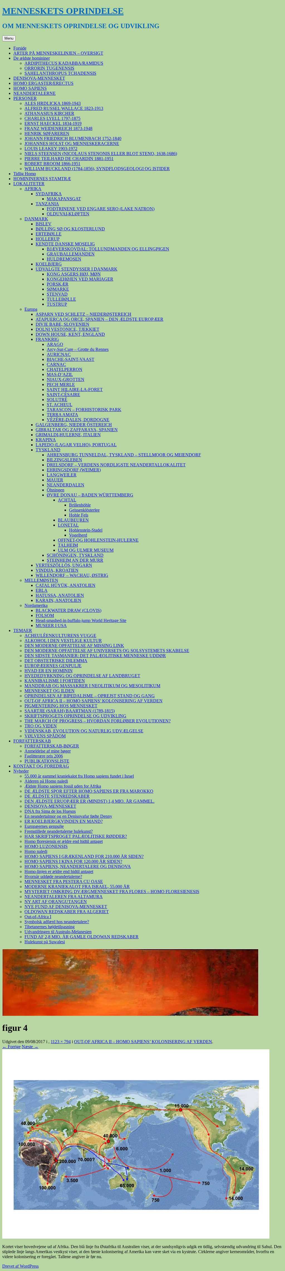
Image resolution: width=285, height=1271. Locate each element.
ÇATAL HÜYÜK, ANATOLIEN (65, 585)
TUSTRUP (57, 304)
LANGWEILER (62, 474)
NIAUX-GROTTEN (65, 379)
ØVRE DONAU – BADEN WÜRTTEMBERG (90, 495)
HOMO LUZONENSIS (46, 846)
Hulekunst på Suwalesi (44, 941)
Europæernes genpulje (44, 826)
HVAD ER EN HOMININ (48, 670)
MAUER (55, 479)
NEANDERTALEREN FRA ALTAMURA (63, 896)
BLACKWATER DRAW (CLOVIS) (68, 610)
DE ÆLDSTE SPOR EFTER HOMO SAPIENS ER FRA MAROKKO (88, 791)
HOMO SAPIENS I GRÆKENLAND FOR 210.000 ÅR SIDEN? (84, 856)
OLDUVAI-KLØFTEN (68, 213)
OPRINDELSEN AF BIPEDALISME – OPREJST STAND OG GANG (89, 695)
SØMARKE (58, 289)
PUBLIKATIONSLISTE (46, 761)
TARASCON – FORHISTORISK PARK (84, 409)
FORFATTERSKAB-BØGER (51, 746)
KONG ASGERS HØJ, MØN (74, 274)
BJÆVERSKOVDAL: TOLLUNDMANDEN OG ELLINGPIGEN (108, 249)
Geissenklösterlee (84, 510)
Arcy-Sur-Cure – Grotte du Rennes (78, 349)
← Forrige (11, 1046)
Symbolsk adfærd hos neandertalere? (56, 921)
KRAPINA (46, 439)
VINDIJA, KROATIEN (57, 570)
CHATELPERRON (64, 369)
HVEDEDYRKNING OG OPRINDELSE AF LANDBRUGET (82, 675)
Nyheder (21, 771)
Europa (30, 309)
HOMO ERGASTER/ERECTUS (43, 83)
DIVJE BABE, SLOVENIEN (62, 324)
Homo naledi (35, 851)
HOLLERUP (48, 239)
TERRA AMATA (62, 414)
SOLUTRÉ (57, 399)
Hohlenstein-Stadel (85, 530)
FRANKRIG (47, 339)
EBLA (42, 590)
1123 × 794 (61, 1041)
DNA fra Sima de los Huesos (50, 811)
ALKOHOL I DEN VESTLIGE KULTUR (63, 640)
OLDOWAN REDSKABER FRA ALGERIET (66, 911)
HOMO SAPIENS (30, 88)
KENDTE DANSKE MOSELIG (65, 244)
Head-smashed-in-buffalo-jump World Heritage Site (81, 620)
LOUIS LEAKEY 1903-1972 (50, 148)
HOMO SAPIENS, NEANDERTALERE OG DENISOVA (77, 866)
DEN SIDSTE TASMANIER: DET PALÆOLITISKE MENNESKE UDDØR (95, 655)
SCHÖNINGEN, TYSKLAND (75, 555)
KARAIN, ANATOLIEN (58, 600)
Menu (8, 38)
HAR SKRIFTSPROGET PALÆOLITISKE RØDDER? (75, 836)
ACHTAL (67, 500)
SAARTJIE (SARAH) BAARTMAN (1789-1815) (69, 710)
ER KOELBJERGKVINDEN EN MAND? (63, 821)
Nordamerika (36, 605)
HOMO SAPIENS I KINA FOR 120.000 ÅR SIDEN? (73, 861)
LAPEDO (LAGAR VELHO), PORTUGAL (76, 444)
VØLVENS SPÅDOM (45, 736)
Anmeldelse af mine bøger (47, 751)
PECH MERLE (61, 384)
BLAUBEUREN (73, 520)
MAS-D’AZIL (60, 374)
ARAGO (55, 344)
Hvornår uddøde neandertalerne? (53, 876)
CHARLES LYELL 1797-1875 (52, 118)
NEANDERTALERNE (34, 93)
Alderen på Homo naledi (46, 781)
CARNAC (56, 364)
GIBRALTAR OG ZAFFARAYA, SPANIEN (77, 429)
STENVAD (57, 294)
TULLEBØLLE (61, 299)
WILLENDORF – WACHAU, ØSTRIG (72, 575)
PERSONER (25, 98)
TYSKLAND (48, 449)
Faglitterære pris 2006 (43, 756)
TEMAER (22, 630)
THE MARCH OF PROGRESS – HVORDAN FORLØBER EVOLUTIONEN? (97, 720)
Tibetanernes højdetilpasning (49, 926)
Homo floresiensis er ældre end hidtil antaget (63, 841)
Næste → (30, 1046)
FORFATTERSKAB (32, 741)
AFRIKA (32, 188)
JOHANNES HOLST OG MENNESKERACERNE (71, 143)
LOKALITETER (29, 183)
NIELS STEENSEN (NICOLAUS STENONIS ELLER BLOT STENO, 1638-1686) (100, 153)
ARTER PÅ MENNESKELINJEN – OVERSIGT (58, 53)
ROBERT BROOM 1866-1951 (52, 163)
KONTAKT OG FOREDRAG (41, 766)
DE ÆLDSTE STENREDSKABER (57, 796)
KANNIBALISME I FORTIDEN (54, 680)
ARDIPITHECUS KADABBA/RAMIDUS (63, 63)
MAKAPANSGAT (64, 198)
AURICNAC (59, 354)
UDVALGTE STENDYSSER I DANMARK (76, 269)
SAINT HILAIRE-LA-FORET (75, 389)
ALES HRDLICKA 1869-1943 (52, 103)
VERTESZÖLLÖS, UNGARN (64, 565)
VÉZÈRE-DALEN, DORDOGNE (78, 419)
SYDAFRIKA (49, 193)
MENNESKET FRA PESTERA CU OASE (63, 881)
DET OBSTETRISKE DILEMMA (55, 660)
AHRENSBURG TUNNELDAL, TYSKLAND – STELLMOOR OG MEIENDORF (124, 454)
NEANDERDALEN (65, 485)
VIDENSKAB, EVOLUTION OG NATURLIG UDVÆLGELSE (83, 731)
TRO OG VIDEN (40, 725)
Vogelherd (78, 535)
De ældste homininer (31, 58)
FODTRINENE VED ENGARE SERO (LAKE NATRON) (100, 208)
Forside (19, 48)
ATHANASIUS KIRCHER (49, 113)
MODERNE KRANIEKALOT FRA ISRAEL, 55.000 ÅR (77, 886)
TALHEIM (68, 545)
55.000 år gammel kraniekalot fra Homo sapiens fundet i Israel (79, 776)
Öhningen (55, 490)
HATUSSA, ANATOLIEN (60, 595)
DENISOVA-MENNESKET (39, 78)
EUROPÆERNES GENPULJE (53, 665)
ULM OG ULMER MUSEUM (86, 550)
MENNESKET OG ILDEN (49, 690)
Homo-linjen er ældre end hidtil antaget (58, 871)
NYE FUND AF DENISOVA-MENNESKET (65, 906)
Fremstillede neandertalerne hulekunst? (58, 831)
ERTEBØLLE (49, 233)
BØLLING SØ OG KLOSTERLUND (70, 228)
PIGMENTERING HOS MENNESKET (60, 705)
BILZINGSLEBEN (64, 459)
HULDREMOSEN (64, 259)
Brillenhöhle (80, 505)
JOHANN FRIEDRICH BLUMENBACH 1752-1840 (72, 138)
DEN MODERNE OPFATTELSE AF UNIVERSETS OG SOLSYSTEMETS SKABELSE (106, 650)
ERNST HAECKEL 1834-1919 (53, 123)
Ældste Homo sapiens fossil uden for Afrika (62, 786)
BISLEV (43, 223)
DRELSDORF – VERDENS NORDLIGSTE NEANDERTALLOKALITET (116, 464)
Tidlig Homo (24, 173)
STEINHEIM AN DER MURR (75, 560)
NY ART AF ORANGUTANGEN (55, 901)
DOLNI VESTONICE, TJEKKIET (67, 329)
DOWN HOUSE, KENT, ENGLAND (70, 334)
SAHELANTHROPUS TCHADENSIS (60, 73)
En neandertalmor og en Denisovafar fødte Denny (68, 816)
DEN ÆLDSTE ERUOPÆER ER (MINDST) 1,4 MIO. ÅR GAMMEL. (89, 801)
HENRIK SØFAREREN (46, 133)
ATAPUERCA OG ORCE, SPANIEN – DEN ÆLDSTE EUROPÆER (99, 319)
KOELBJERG (49, 264)
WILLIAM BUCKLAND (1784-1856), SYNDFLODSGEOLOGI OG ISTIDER (97, 168)
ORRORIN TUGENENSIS (49, 68)
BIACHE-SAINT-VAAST (70, 359)
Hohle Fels (78, 515)
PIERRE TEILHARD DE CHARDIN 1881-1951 (69, 158)
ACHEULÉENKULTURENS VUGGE (60, 635)
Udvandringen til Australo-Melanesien (58, 931)
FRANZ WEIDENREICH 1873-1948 (58, 128)
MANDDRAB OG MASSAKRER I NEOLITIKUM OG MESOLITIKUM (92, 685)
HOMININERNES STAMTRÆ (42, 178)
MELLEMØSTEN (41, 580)
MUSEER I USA (51, 625)
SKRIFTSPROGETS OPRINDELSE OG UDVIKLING (75, 715)
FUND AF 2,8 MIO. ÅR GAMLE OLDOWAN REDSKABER (81, 936)
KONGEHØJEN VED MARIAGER (80, 279)
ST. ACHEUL (59, 404)
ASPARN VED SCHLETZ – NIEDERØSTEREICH (83, 314)
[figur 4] (135, 1237)
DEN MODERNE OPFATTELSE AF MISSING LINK (74, 645)
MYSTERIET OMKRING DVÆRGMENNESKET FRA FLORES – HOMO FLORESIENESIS (111, 891)
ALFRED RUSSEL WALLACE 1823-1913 (63, 108)
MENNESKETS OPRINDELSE (63, 11)
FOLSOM (45, 615)
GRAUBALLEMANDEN (71, 254)
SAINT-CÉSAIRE (63, 394)
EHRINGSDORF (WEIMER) (74, 469)
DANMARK (36, 218)
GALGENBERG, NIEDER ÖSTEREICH (74, 424)
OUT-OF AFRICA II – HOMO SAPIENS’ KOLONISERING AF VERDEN (93, 700)
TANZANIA (47, 203)
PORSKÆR (57, 284)
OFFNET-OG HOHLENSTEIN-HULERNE (98, 540)
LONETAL (68, 525)
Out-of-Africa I (37, 916)
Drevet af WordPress (20, 1266)
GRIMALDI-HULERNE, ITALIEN (68, 434)
